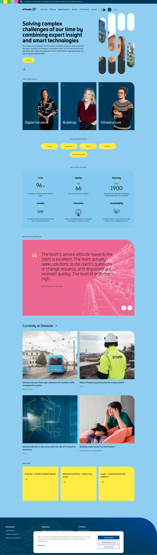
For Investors (84, 9)
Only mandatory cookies (108, 542)
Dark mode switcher (103, 10)
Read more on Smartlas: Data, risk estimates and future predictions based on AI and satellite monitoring (53, 1)
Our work (44, 9)
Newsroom (46, 527)
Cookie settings (109, 547)
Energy (49, 146)
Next (130, 308)
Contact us (28, 60)
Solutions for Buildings (12, 534)
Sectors (75, 9)
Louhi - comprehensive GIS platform (113, 475)
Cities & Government (78, 154)
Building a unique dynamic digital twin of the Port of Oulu (57, 530)
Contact (94, 9)
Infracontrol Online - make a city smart (77, 475)
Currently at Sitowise (38, 325)
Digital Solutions (64, 9)
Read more (41, 545)
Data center (69, 146)
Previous (124, 308)
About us (53, 9)
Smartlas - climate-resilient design (40, 473)
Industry (107, 146)
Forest (88, 146)
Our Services (10, 527)
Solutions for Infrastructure (13, 538)
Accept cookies (108, 537)
